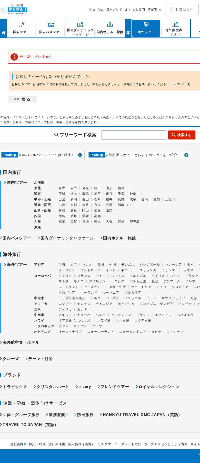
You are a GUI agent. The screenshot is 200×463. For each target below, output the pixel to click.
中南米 (39, 314)
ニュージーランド (100, 331)
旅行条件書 (57, 444)
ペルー (101, 314)
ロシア (119, 281)
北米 (37, 309)
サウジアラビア (173, 298)
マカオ (87, 264)
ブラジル (143, 314)
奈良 (97, 204)
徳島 (62, 216)
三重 (168, 199)
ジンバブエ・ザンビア (156, 303)
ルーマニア (110, 292)
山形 (109, 188)
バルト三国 (138, 281)
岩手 (73, 188)
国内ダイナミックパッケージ (67, 238)
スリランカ (148, 270)
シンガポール (150, 264)
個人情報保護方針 (81, 444)
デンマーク (171, 281)
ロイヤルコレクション (159, 387)
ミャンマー (169, 270)
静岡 (144, 199)
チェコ (161, 286)
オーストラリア (70, 331)
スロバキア (67, 292)
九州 (37, 221)
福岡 (62, 221)
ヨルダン (112, 298)
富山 (85, 199)
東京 (109, 193)
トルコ (95, 298)
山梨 (62, 199)
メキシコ (65, 314)
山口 (109, 210)
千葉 (121, 193)
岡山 (85, 210)
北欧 (154, 281)
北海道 (39, 182)
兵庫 (109, 204)
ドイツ (101, 275)
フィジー (173, 331)
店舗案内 (154, 9)
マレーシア (173, 264)
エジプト (65, 303)
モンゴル (128, 264)
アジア (39, 264)
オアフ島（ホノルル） (75, 320)
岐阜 (133, 199)
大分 (109, 221)
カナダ (82, 309)
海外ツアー (17, 264)
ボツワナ (185, 303)
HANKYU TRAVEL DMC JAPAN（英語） (142, 415)
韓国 (101, 264)
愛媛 (85, 216)
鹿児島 (135, 221)
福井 (109, 199)
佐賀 (73, 221)
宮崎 (121, 221)
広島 (97, 210)
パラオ (97, 326)
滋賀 (62, 204)
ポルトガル (138, 275)
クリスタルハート (53, 387)
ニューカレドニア (132, 331)
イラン (151, 298)
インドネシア (90, 270)
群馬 (85, 193)
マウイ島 (122, 320)
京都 (73, 204)
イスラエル (132, 298)
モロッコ (83, 303)
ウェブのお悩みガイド (105, 9)
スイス (175, 275)
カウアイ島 (142, 320)
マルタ (64, 281)
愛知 (156, 199)
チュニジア (104, 303)
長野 (121, 199)
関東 (37, 193)
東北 (37, 188)
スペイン (117, 275)
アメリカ (65, 309)
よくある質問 (135, 9)
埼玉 (97, 193)
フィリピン (67, 270)
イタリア (65, 275)
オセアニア (42, 331)
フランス (83, 275)
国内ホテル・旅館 (119, 238)
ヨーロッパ (42, 276)
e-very (85, 387)
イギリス (158, 275)
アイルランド (99, 281)
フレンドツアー (114, 387)
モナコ (79, 281)
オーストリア (141, 286)
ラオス (188, 270)
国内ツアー (17, 182)
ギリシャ (192, 275)
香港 (73, 264)
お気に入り (184, 9)
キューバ (83, 314)
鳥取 (62, 210)
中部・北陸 (42, 199)
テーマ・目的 (40, 359)
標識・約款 (37, 444)
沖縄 (37, 227)
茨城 (62, 193)
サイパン (80, 326)
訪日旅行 (85, 415)
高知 (97, 216)
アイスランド (94, 286)
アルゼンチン (121, 314)
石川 (97, 199)
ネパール (127, 270)
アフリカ (41, 303)
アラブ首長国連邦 (72, 298)
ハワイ (39, 320)
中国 (112, 264)
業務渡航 (57, 415)
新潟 (73, 199)
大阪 (85, 204)
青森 (62, 188)
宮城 (85, 188)
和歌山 (123, 204)
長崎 (85, 221)
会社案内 (17, 444)
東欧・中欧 (117, 286)
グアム (64, 326)
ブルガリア (132, 292)
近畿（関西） (44, 204)
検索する (184, 135)
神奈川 (135, 193)
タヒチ (156, 331)
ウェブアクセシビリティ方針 (166, 444)
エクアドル (163, 314)
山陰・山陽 (42, 210)
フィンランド (69, 286)
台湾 (62, 264)
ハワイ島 (104, 320)
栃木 (73, 193)
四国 (37, 216)
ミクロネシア (44, 326)
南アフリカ (126, 303)
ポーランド (88, 292)
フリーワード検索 (78, 134)
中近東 (39, 298)
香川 (73, 216)
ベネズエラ (185, 314)
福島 (121, 188)
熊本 (97, 221)
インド (111, 270)
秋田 (97, 188)
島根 (73, 210)
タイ (190, 264)
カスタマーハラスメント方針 (119, 444)
